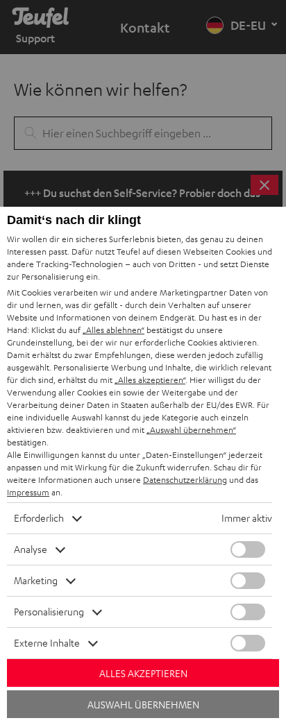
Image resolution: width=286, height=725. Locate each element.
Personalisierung (49, 611)
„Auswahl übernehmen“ (191, 430)
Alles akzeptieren (143, 673)
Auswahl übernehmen (143, 704)
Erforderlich (39, 518)
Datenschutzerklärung (185, 480)
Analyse (30, 549)
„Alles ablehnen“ (113, 330)
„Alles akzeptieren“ (150, 380)
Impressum (28, 492)
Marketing (36, 580)
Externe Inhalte (47, 643)
